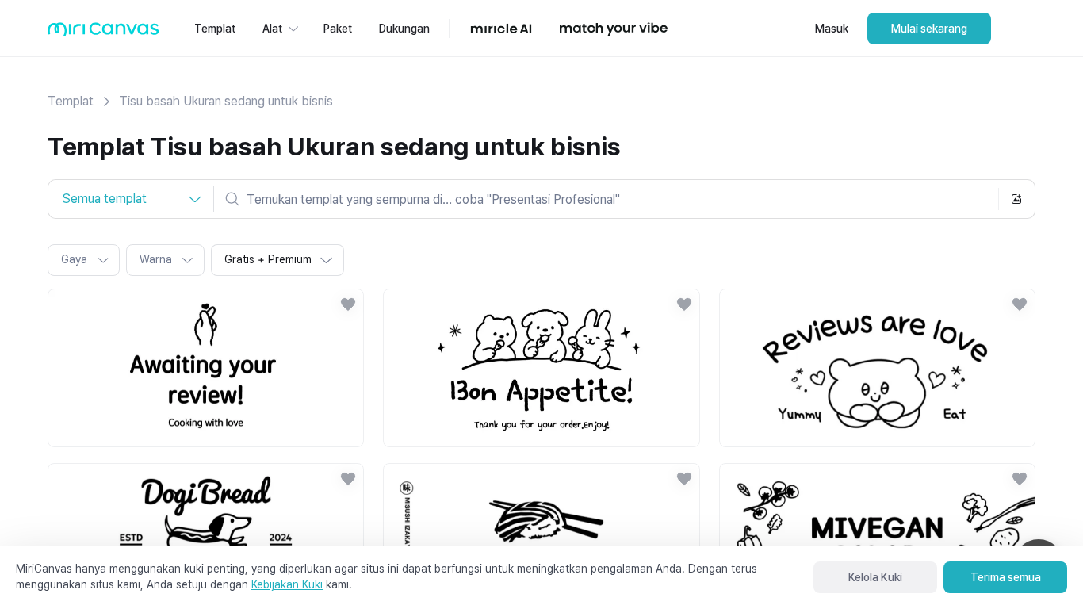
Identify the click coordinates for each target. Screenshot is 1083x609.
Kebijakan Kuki (287, 584)
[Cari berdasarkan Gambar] (1016, 199)
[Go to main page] (103, 33)
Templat (71, 101)
